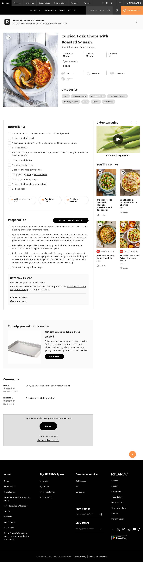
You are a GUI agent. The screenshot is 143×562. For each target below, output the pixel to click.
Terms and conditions (98, 556)
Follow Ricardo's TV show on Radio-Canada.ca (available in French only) (16, 536)
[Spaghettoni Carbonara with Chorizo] (130, 182)
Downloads (9, 527)
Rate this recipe (87, 47)
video (42, 282)
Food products (60, 3)
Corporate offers (118, 508)
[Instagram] (124, 529)
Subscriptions (44, 3)
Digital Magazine (118, 519)
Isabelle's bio (9, 492)
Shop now (54, 356)
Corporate (75, 3)
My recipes (44, 486)
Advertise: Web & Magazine (16, 506)
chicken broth (40, 174)
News (6, 481)
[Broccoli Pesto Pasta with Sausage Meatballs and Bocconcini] (106, 182)
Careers (87, 3)
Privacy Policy (80, 556)
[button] (108, 10)
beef (29, 174)
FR (120, 3)
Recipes (5, 3)
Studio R (7, 511)
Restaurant (30, 3)
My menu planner (47, 492)
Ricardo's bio (9, 486)
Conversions (9, 522)
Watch (72, 10)
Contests (8, 516)
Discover (49, 10)
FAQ (77, 486)
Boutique (17, 3)
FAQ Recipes (81, 481)
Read (62, 10)
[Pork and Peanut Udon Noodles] (106, 234)
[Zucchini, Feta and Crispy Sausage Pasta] (130, 234)
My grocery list (46, 497)
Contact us (80, 492)
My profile (44, 481)
